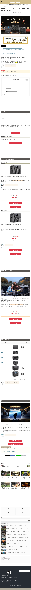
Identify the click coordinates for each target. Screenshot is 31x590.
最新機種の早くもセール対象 (5, 559)
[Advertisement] (15, 103)
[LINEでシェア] (18, 455)
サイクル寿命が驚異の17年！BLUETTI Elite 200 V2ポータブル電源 (12, 50)
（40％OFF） (11, 91)
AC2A (2, 352)
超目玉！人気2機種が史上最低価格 (6, 558)
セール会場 (5, 81)
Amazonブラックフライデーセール (10, 84)
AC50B (2, 362)
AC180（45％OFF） (8, 87)
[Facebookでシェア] (12, 455)
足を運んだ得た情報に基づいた (9, 448)
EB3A (2, 357)
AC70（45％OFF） (8, 88)
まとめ (5, 94)
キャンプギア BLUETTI (4, 461)
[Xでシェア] (7, 455)
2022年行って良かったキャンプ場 (9, 451)
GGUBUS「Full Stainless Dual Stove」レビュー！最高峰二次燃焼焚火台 (13, 49)
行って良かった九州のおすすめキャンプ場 (9, 53)
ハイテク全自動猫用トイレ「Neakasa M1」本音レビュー (11, 52)
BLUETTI (16, 296)
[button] (23, 455)
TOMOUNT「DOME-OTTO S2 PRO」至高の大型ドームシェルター (12, 48)
